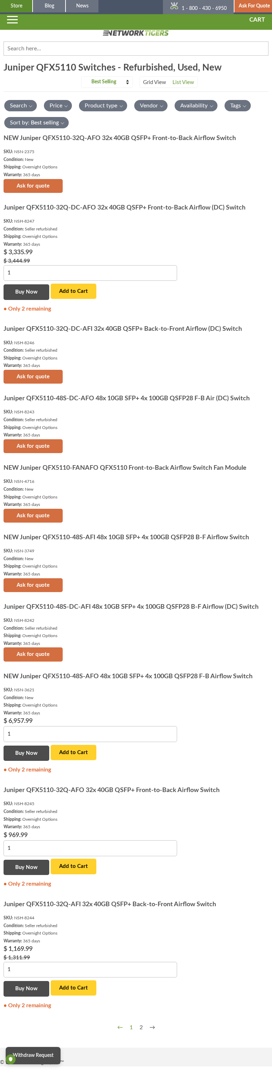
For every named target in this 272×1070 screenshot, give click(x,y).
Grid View (154, 82)
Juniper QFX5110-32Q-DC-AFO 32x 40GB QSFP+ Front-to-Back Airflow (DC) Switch (124, 208)
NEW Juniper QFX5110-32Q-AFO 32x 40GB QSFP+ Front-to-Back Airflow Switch (120, 138)
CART (257, 20)
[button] (20, 105)
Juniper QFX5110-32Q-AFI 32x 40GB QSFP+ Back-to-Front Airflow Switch (110, 904)
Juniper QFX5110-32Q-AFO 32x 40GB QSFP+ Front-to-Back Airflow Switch (112, 790)
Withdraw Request (33, 1055)
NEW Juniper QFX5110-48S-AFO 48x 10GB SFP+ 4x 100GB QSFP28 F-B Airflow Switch (128, 676)
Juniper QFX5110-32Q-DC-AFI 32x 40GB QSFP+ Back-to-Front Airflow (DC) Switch (123, 329)
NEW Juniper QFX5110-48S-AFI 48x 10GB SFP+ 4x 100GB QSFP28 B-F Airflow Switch (126, 537)
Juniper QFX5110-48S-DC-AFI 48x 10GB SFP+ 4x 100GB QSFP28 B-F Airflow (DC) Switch (131, 607)
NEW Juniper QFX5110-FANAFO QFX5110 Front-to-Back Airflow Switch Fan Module (125, 468)
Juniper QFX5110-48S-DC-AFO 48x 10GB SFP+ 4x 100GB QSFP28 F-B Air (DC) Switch (127, 398)
